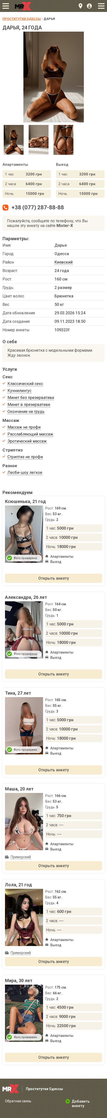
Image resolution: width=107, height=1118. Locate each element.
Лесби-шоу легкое (24, 472)
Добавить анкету (81, 1103)
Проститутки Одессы (21, 19)
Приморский (21, 857)
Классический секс (25, 383)
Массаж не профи (24, 427)
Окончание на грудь (26, 411)
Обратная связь (18, 1101)
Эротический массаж (27, 441)
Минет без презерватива (30, 397)
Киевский (63, 262)
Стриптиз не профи (25, 456)
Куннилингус (19, 390)
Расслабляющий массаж (30, 434)
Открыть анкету (53, 578)
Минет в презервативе (28, 404)
